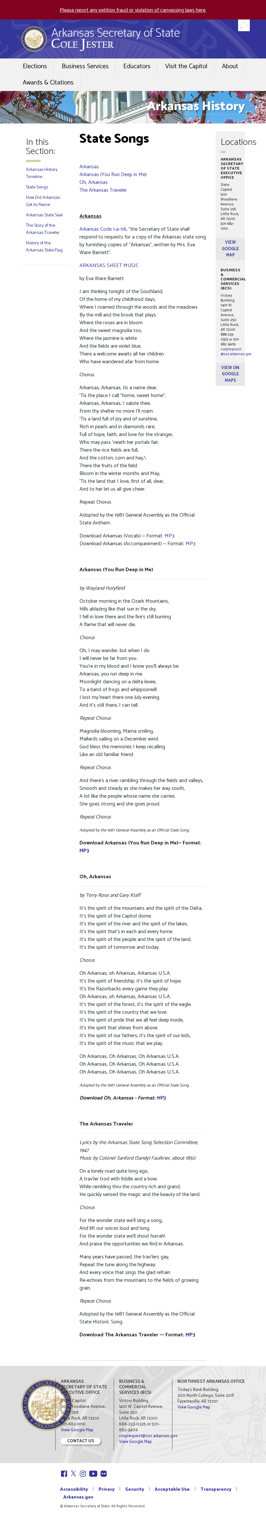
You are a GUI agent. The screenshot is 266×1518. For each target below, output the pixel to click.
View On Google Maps (230, 374)
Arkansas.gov (78, 1497)
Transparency (215, 1489)
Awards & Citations (48, 82)
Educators (137, 66)
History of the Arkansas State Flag (44, 246)
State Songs (37, 187)
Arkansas (89, 166)
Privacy (107, 1489)
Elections (35, 66)
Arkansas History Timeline (41, 173)
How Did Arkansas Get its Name (43, 201)
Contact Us (80, 1441)
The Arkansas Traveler (103, 190)
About (230, 66)
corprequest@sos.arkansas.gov (236, 351)
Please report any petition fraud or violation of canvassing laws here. (133, 10)
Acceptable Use (172, 1489)
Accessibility (74, 1489)
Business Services (85, 66)
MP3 (169, 536)
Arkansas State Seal (44, 215)
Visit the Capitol (186, 66)
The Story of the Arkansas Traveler (43, 229)
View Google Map (230, 249)
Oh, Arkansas (93, 182)
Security (134, 1489)
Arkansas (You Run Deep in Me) (113, 174)
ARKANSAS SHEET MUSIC (109, 265)
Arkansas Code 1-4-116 (103, 229)
